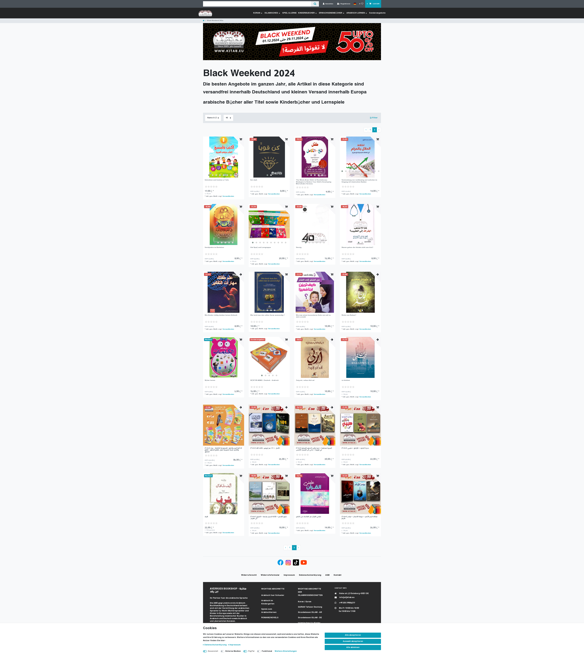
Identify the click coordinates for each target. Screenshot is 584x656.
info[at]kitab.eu (347, 597)
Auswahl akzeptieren (353, 641)
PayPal (251, 651)
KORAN (256, 13)
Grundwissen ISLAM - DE (310, 618)
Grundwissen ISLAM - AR (310, 612)
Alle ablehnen (353, 647)
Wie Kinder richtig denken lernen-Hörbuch (221, 315)
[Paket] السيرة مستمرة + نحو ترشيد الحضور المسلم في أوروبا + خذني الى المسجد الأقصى (314, 449)
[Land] (355, 4)
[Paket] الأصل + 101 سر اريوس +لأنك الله (265, 448)
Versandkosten (228, 196)
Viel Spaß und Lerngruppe (260, 247)
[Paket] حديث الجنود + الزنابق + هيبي (355, 448)
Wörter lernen (210, 380)
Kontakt (337, 575)
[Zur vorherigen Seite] (366, 129)
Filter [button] (375, 118)
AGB (327, 575)
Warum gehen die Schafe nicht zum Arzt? (357, 247)
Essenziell (213, 651)
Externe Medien (233, 651)
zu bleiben (346, 380)
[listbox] (223, 157)
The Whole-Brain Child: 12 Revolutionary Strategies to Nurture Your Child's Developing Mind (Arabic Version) (313, 182)
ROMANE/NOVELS (269, 618)
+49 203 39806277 (347, 603)
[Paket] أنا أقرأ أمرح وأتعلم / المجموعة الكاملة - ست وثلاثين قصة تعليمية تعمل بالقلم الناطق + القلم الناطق (223, 450)
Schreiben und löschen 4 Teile (217, 180)
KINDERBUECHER (306, 13)
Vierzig (298, 247)
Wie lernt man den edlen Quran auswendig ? (267, 315)
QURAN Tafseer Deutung (310, 607)
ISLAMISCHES (271, 13)
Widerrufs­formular (270, 575)
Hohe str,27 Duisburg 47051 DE (354, 593)
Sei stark (253, 180)
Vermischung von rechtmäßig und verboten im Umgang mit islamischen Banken (359, 181)
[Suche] (315, 4)
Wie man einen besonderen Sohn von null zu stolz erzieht (313, 316)
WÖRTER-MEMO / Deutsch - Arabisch (264, 380)
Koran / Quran (304, 602)
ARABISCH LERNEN (355, 13)
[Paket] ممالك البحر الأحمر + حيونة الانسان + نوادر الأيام (359, 517)
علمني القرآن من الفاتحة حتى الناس (308, 516)
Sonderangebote (377, 13)
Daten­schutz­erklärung (215, 645)
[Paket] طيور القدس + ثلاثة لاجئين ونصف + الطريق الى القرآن (268, 517)
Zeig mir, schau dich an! (305, 380)
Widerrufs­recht (249, 575)
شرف (206, 516)
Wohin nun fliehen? (349, 315)
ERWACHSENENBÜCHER (330, 13)
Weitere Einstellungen (286, 651)
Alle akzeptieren (353, 635)
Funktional (267, 651)
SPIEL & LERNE (289, 13)
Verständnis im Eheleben (214, 247)
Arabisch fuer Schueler (272, 595)
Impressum (235, 645)
